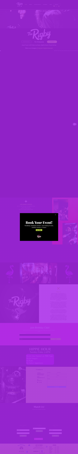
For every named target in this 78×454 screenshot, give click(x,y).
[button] (55, 214)
